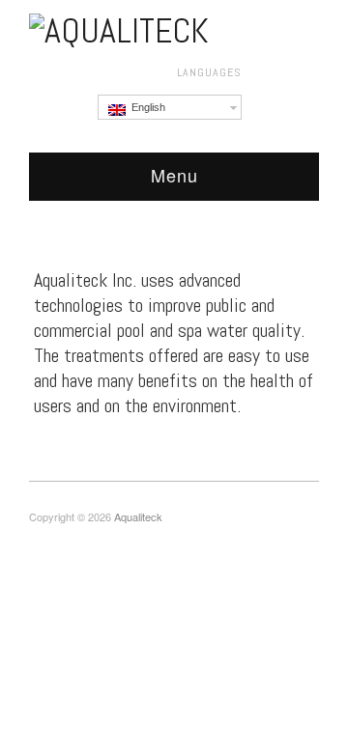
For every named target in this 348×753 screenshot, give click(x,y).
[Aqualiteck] (119, 28)
